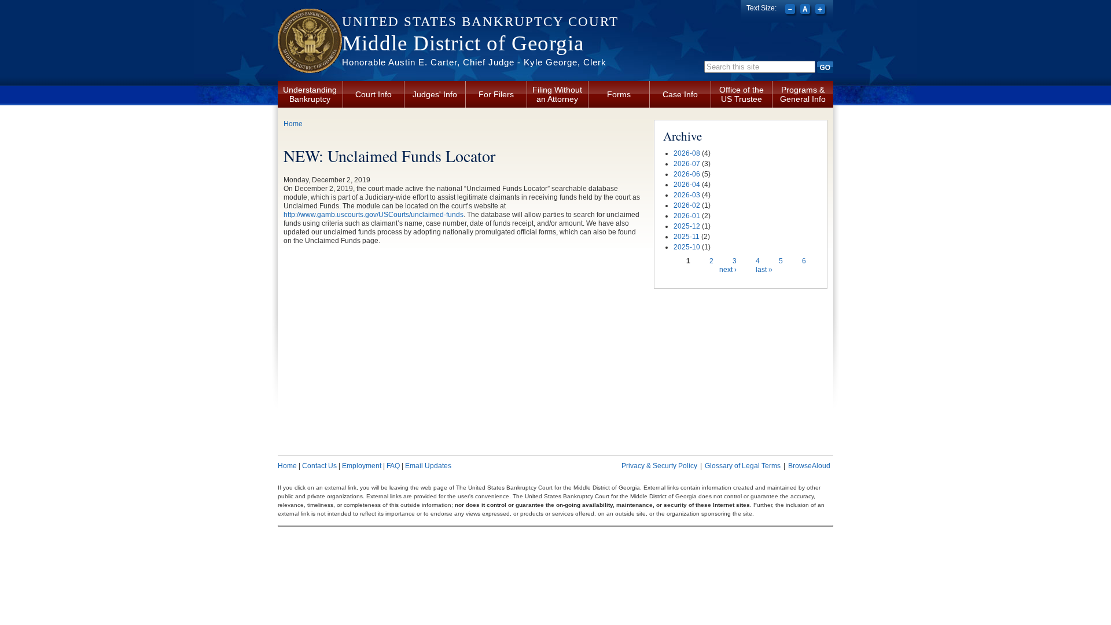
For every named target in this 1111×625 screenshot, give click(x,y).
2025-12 (687, 226)
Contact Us (319, 466)
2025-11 (687, 237)
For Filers (496, 94)
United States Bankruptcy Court (480, 21)
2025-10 (687, 247)
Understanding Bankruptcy (310, 94)
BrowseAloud (809, 466)
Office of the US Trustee (741, 94)
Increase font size (821, 10)
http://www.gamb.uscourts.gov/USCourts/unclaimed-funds (373, 215)
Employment (361, 466)
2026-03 (687, 195)
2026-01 (687, 216)
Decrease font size (791, 10)
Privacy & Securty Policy (659, 466)
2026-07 (687, 164)
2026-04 (687, 185)
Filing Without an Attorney (557, 94)
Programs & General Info (803, 94)
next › (728, 270)
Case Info (680, 94)
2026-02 (687, 205)
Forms (619, 94)
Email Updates (428, 466)
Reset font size (806, 10)
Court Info (373, 94)
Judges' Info (435, 94)
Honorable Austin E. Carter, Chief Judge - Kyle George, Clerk (474, 62)
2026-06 (687, 174)
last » (764, 270)
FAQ (393, 466)
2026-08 (687, 153)
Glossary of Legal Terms (743, 466)
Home (293, 124)
